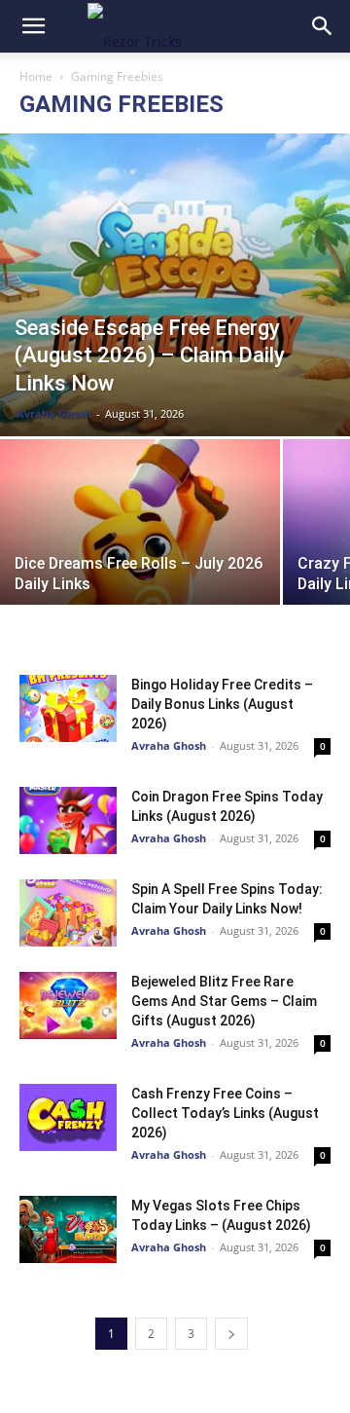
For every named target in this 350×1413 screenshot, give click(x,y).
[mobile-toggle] (33, 26)
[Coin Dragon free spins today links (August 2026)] (68, 820)
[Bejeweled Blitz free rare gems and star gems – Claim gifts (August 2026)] (68, 1005)
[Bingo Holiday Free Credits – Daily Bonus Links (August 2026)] (68, 708)
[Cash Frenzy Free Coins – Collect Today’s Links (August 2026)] (68, 1117)
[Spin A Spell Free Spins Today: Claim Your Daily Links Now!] (68, 913)
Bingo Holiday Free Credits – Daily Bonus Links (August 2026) (222, 704)
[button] (323, 26)
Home (35, 76)
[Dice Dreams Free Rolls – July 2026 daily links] (140, 544)
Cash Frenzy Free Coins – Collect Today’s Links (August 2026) (225, 1113)
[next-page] (231, 1334)
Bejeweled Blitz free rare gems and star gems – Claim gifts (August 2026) (224, 1001)
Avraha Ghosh (54, 413)
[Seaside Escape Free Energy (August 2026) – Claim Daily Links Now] (175, 284)
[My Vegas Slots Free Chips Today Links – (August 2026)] (68, 1229)
